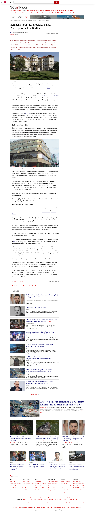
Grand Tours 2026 (26, 492)
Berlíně (15, 241)
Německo (27, 113)
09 (57, 96)
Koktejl (71, 10)
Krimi (52, 10)
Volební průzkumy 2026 (15, 483)
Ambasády (28, 285)
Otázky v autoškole (77, 489)
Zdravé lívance (51, 485)
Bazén (24, 499)
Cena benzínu (56, 497)
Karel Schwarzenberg (47, 96)
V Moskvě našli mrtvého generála (36, 307)
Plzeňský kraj (28, 360)
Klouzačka (51, 499)
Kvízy (50, 12)
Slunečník (45, 499)
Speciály (54, 12)
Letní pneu (51, 502)
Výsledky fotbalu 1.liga (40, 483)
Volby (28, 10)
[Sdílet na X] (58, 281)
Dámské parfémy (44, 502)
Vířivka (76, 499)
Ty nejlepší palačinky (53, 481)
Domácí (24, 10)
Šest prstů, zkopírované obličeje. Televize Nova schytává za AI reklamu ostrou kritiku (40, 333)
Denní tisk (70, 12)
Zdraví (27, 348)
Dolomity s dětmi (65, 492)
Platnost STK (76, 492)
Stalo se (19, 10)
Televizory (64, 502)
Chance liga (38, 481)
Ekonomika (61, 10)
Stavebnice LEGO (34, 502)
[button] (34, 66)
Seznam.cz (90, 2)
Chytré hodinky (71, 502)
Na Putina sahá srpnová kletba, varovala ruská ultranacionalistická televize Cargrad (39, 382)
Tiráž (34, 507)
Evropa (27, 309)
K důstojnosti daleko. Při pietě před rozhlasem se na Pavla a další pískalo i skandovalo (41, 320)
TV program (64, 12)
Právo (11, 32)
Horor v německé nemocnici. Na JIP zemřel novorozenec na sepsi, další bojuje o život (39, 370)
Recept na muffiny (52, 483)
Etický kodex (49, 507)
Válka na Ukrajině (40, 10)
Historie (33, 12)
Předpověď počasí (39, 497)
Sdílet (54, 33)
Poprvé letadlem (64, 483)
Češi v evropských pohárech (67, 497)
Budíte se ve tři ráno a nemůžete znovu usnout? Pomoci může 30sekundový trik (40, 345)
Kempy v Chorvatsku (65, 481)
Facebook (15, 507)
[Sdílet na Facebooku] (56, 281)
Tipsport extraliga (39, 485)
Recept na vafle (51, 489)
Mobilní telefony (25, 502)
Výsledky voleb (13, 485)
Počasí (58, 12)
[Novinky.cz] (19, 8)
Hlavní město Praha (30, 323)
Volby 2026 (12, 481)
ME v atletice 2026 (39, 487)
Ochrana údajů (57, 507)
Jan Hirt (24, 485)
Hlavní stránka (13, 10)
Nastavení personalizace (76, 507)
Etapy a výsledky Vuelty (27, 483)
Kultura (56, 10)
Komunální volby (14, 492)
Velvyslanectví (35, 285)
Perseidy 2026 (48, 497)
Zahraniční (32, 10)
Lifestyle (67, 10)
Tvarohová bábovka (52, 487)
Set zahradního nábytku (60, 499)
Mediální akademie (41, 507)
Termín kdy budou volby (15, 487)
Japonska (44, 212)
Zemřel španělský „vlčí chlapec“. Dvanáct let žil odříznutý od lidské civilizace (20, 438)
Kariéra (30, 507)
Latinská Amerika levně (66, 489)
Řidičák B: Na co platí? (78, 487)
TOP (55, 96)
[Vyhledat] (56, 2)
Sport (46, 12)
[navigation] (2, 2)
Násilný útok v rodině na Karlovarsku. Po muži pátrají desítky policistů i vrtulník (42, 296)
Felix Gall (24, 489)
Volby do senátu (13, 489)
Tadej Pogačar (25, 487)
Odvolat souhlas (65, 507)
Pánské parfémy (80, 502)
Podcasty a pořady (40, 12)
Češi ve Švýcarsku (65, 487)
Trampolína (39, 499)
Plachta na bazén (32, 499)
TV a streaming (29, 335)
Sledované (75, 12)
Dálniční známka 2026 (78, 483)
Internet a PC (13, 12)
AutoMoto (19, 12)
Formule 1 (37, 489)
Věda (23, 12)
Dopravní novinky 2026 (78, 485)
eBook (49, 33)
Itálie (48, 212)
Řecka (14, 214)
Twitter (20, 507)
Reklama (25, 507)
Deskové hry (58, 502)
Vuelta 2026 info (26, 481)
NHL (36, 492)
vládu (48, 88)
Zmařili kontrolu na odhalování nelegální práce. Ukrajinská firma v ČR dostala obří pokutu (40, 358)
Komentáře (47, 10)
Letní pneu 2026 (77, 481)
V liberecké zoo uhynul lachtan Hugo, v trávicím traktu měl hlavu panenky (47, 438)
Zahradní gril (71, 499)
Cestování (28, 12)
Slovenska (53, 212)
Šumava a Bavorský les (66, 485)
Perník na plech (51, 492)
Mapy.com (31, 497)
